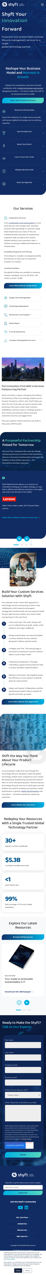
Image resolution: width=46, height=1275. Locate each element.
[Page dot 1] (16, 544)
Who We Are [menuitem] (22, 1236)
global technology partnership (30, 88)
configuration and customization (22, 223)
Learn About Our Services (23, 805)
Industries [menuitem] (22, 1224)
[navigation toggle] (42, 4)
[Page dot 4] (30, 544)
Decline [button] (27, 1270)
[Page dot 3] (26, 544)
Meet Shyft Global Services (23, 100)
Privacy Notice (10, 1259)
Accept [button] (18, 1270)
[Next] (26, 538)
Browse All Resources (23, 937)
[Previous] (19, 538)
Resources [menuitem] (22, 1230)
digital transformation (30, 791)
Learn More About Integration (23, 285)
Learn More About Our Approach (23, 701)
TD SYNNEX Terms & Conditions (23, 1250)
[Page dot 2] (21, 544)
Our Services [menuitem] (22, 1217)
